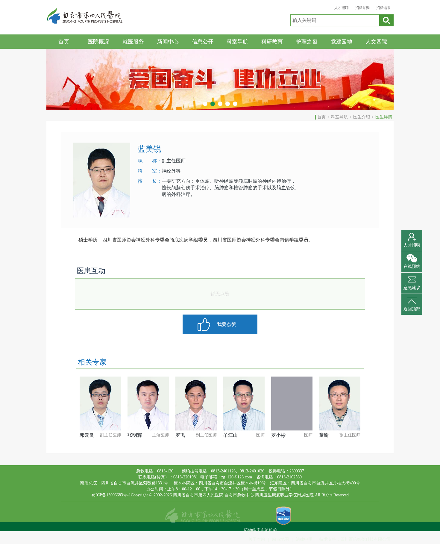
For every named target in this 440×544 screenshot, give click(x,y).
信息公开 (202, 42)
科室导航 (237, 42)
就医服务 (133, 42)
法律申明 (304, 539)
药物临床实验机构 (260, 530)
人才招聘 (341, 8)
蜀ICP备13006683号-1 (111, 495)
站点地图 (280, 539)
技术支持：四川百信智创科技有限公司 (355, 539)
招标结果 (383, 8)
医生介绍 (361, 117)
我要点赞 (226, 324)
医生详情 (383, 117)
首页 (63, 42)
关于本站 (256, 539)
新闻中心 (168, 42)
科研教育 (272, 42)
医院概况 (98, 42)
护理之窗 (307, 42)
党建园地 (341, 42)
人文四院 (376, 42)
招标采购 (362, 8)
